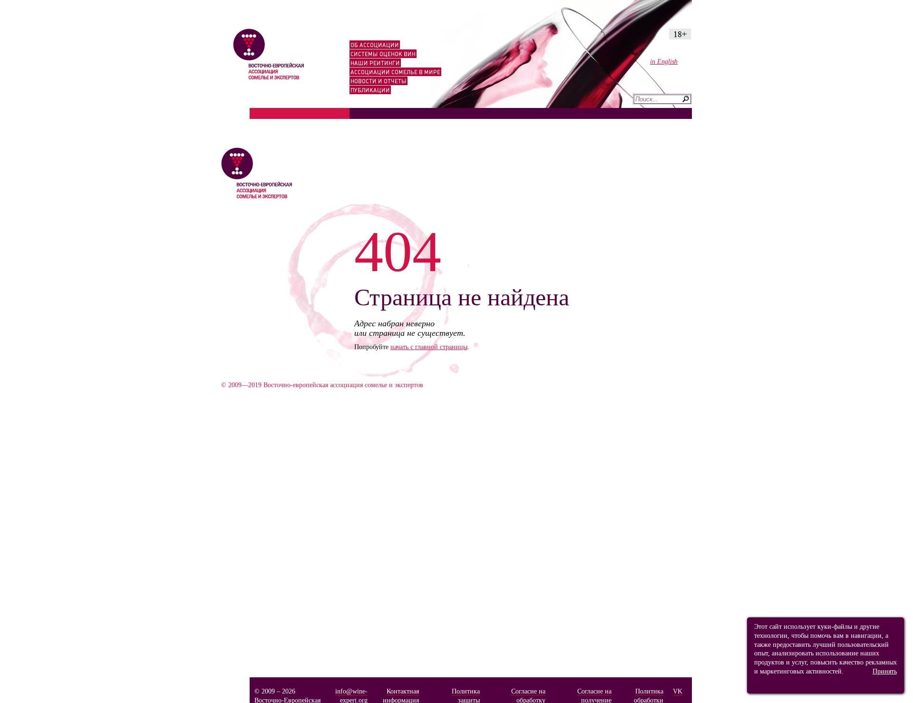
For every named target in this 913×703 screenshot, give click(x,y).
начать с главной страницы (428, 347)
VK (677, 691)
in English (664, 61)
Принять (885, 671)
